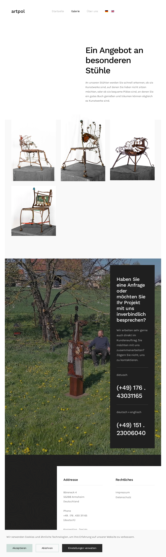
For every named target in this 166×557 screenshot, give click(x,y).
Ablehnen (47, 548)
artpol (18, 11)
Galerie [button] (75, 11)
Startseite (58, 11)
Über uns (92, 11)
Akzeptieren (19, 548)
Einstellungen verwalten (82, 548)
